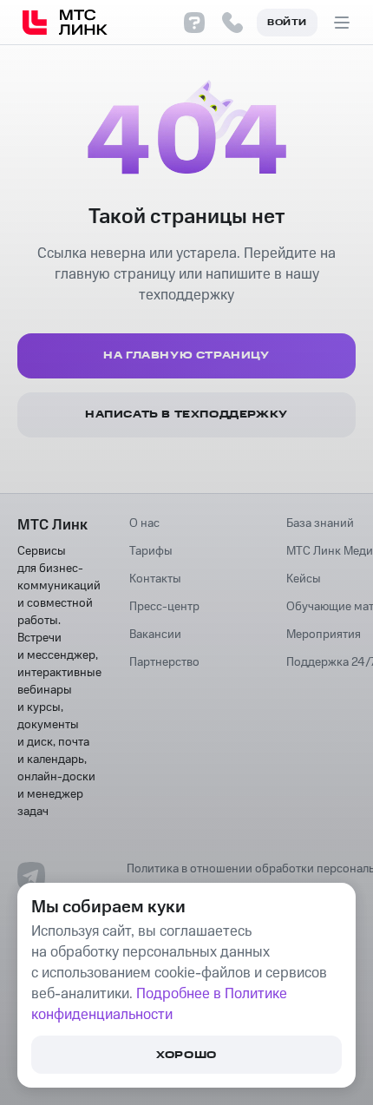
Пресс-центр (164, 606)
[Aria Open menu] (342, 22)
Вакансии (155, 634)
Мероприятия (323, 634)
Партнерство (164, 662)
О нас (144, 523)
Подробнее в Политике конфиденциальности (159, 1004)
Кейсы (303, 579)
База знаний (320, 523)
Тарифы (151, 551)
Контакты (155, 579)
